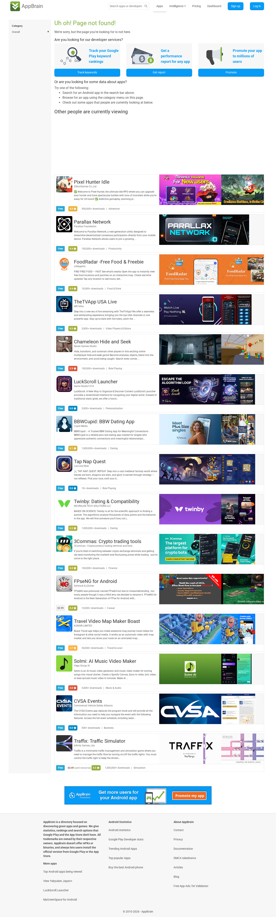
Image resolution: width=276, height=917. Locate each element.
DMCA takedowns (185, 858)
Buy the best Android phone (126, 867)
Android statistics (120, 830)
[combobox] (126, 6)
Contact (179, 830)
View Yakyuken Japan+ (57, 881)
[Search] (146, 6)
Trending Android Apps (123, 848)
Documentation (183, 848)
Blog (176, 876)
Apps (159, 6)
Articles (178, 867)
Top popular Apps (120, 858)
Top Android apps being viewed (62, 871)
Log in (257, 6)
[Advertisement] (159, 144)
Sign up (235, 6)
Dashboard (214, 6)
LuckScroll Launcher (56, 890)
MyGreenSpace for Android (60, 899)
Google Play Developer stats (126, 839)
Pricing (196, 6)
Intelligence (177, 6)
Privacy (178, 839)
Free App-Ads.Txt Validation (191, 886)
